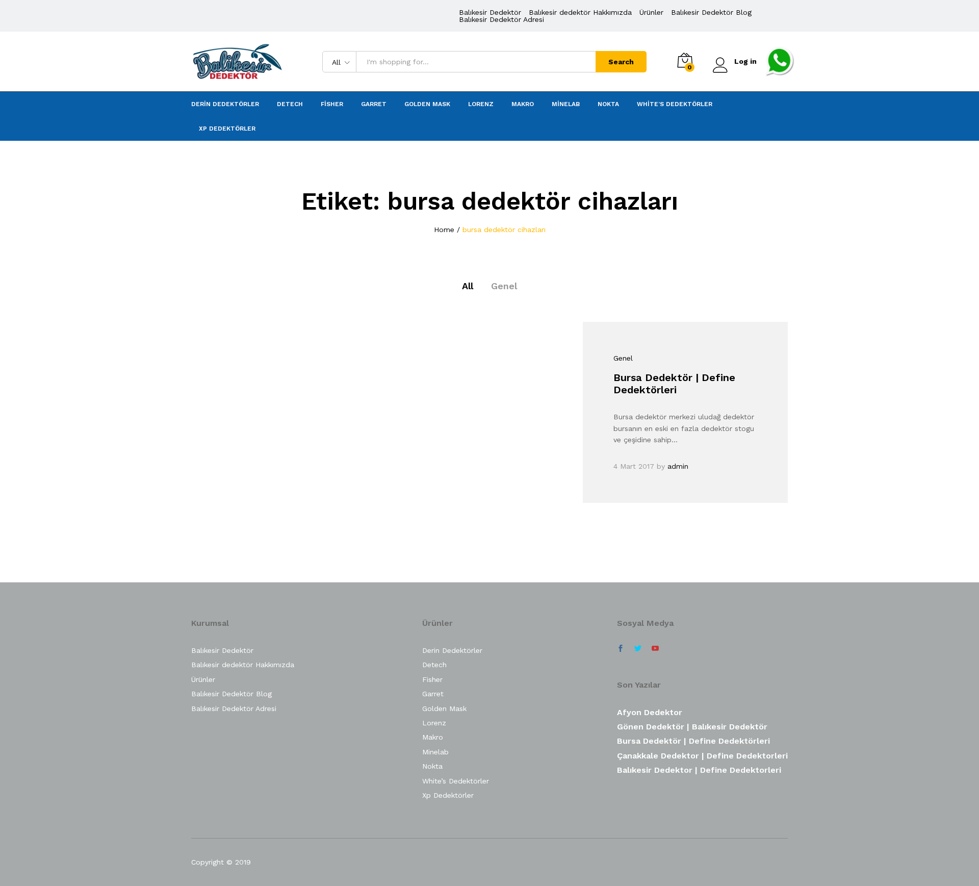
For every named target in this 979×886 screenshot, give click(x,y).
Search (621, 62)
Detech (290, 104)
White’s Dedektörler (674, 104)
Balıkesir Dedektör (490, 12)
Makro (522, 104)
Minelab (566, 104)
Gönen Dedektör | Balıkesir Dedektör (692, 726)
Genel (504, 286)
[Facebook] (620, 648)
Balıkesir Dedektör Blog (711, 12)
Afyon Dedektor (649, 712)
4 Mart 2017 (633, 466)
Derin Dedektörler (225, 104)
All (467, 286)
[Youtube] (655, 648)
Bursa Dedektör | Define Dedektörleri (674, 383)
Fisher (332, 104)
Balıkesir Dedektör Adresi (501, 19)
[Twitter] (638, 648)
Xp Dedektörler (227, 128)
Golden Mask (427, 104)
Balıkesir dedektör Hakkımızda (580, 12)
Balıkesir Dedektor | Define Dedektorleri (699, 770)
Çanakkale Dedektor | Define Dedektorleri (702, 756)
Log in (745, 61)
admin (677, 466)
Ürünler (651, 12)
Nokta (608, 104)
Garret (374, 104)
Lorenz (481, 104)
